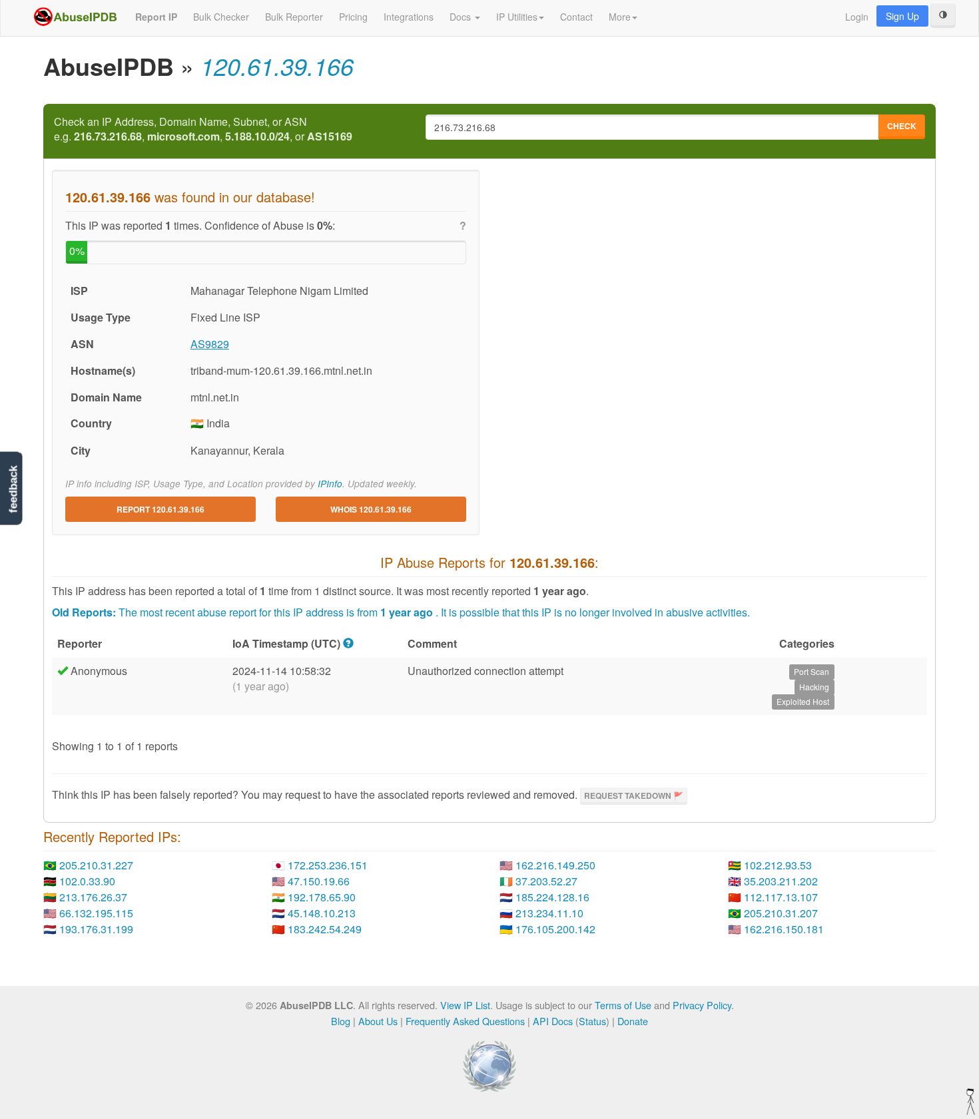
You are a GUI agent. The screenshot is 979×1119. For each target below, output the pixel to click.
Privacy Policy (702, 1005)
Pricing (353, 16)
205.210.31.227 (96, 865)
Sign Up (902, 16)
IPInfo (330, 483)
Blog (340, 1021)
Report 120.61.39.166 (160, 509)
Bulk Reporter (294, 16)
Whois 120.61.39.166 (371, 509)
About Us (378, 1021)
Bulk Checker (221, 16)
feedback (13, 489)
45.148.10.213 (322, 913)
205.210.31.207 (781, 913)
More (620, 16)
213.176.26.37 (93, 897)
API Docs (553, 1021)
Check (901, 126)
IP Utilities (516, 16)
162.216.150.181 (784, 929)
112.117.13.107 (781, 897)
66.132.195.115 (96, 913)
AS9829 (209, 343)
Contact (576, 16)
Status (592, 1021)
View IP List (465, 1005)
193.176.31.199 (96, 929)
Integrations (409, 16)
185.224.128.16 (552, 897)
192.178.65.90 (322, 897)
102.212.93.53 (778, 865)
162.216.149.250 (555, 865)
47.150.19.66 (319, 881)
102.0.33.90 (87, 881)
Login (856, 16)
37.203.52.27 (546, 881)
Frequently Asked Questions (465, 1021)
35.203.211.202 (781, 881)
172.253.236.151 (328, 865)
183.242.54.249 (325, 929)
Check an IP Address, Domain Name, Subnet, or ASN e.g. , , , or (203, 129)
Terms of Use (623, 1005)
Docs (462, 16)
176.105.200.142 (555, 929)
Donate (632, 1021)
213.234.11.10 (549, 913)
